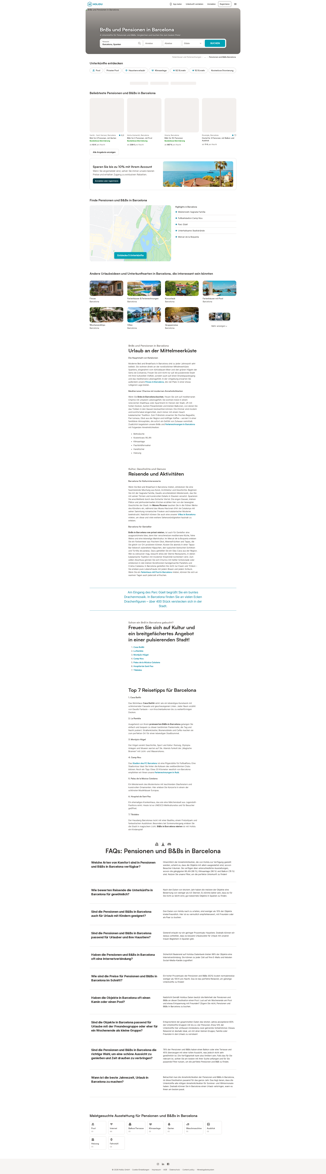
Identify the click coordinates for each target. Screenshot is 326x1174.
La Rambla (138, 651)
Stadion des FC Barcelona (145, 763)
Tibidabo (137, 670)
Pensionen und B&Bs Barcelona (222, 57)
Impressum (156, 1170)
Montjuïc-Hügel (140, 654)
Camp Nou (138, 658)
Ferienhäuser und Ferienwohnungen (186, 57)
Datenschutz (174, 1170)
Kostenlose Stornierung (222, 70)
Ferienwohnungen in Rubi (167, 772)
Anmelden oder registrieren (106, 181)
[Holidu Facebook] (168, 1164)
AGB (165, 1170)
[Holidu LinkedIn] (163, 1164)
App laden (177, 4)
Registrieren (225, 4)
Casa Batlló (138, 647)
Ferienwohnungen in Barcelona (180, 424)
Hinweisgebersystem (205, 1170)
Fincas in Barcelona (154, 382)
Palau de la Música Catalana (146, 662)
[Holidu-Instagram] (158, 1164)
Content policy (188, 1170)
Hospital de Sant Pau (143, 666)
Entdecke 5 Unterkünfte (130, 255)
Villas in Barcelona (186, 514)
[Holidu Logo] (100, 4)
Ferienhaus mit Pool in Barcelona (156, 572)
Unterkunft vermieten (194, 4)
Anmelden (211, 4)
